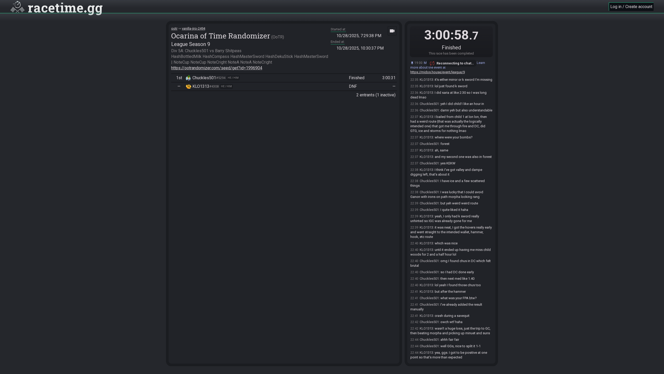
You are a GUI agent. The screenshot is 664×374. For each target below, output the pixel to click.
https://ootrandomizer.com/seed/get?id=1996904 (216, 67)
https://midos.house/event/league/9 (437, 72)
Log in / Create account (631, 6)
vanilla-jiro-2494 (193, 28)
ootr (174, 28)
